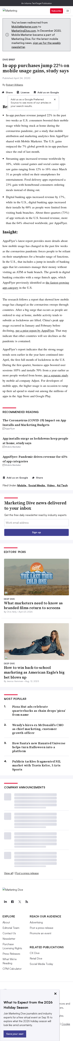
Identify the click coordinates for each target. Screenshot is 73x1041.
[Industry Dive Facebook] (12, 901)
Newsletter (9, 938)
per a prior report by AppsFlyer (35, 330)
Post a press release (27, 873)
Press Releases (11, 953)
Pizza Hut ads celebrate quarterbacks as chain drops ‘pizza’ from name (39, 711)
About (6, 922)
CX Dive (35, 953)
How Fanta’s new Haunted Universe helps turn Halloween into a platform (39, 747)
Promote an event (40, 933)
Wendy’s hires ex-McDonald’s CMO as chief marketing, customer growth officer (37, 729)
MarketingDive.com (24, 30)
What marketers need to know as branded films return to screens (33, 605)
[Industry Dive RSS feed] (26, 901)
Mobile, (22, 485)
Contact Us (9, 933)
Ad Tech (62, 485)
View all (8, 873)
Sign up (36, 532)
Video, (51, 485)
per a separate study (56, 375)
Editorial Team (11, 927)
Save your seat (14, 1033)
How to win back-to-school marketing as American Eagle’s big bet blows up (34, 672)
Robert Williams (14, 84)
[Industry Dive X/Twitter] (19, 901)
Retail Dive (36, 958)
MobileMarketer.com (25, 26)
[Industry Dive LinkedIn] (5, 901)
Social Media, (37, 485)
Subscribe (56, 11)
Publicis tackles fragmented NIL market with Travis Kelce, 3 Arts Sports (36, 765)
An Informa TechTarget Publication (36, 3)
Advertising (36, 922)
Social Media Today (41, 964)
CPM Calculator (12, 968)
